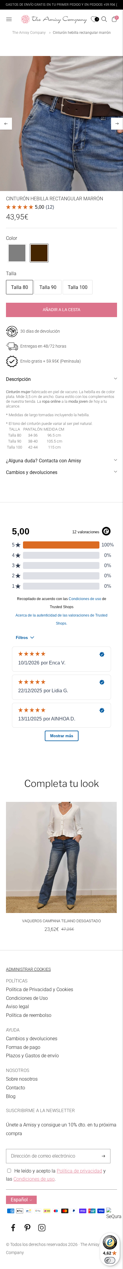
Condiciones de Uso (27, 998)
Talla (11, 273)
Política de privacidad (79, 1171)
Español (19, 1200)
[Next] (117, 124)
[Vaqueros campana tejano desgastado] (61, 857)
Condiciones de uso (34, 1179)
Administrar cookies (28, 969)
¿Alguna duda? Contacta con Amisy (43, 461)
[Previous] (6, 124)
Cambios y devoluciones (31, 472)
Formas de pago (23, 1047)
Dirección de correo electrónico (40, 1149)
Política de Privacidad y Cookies (39, 989)
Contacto (15, 1088)
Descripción (18, 379)
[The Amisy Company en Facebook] (13, 1229)
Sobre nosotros (22, 1079)
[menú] (9, 19)
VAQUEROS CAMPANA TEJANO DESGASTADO (61, 921)
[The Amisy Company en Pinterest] (27, 1229)
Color (11, 238)
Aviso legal (17, 1006)
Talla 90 (47, 287)
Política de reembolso (28, 1015)
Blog (11, 1096)
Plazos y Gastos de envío (32, 1055)
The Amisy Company (29, 33)
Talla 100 (77, 287)
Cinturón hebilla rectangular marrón (82, 33)
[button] (17, 253)
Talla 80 (19, 287)
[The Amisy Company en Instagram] (41, 1229)
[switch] (109, 1260)
